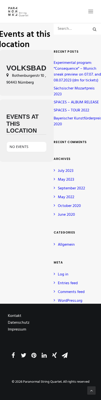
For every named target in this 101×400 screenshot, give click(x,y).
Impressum (17, 329)
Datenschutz (18, 323)
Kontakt (14, 316)
